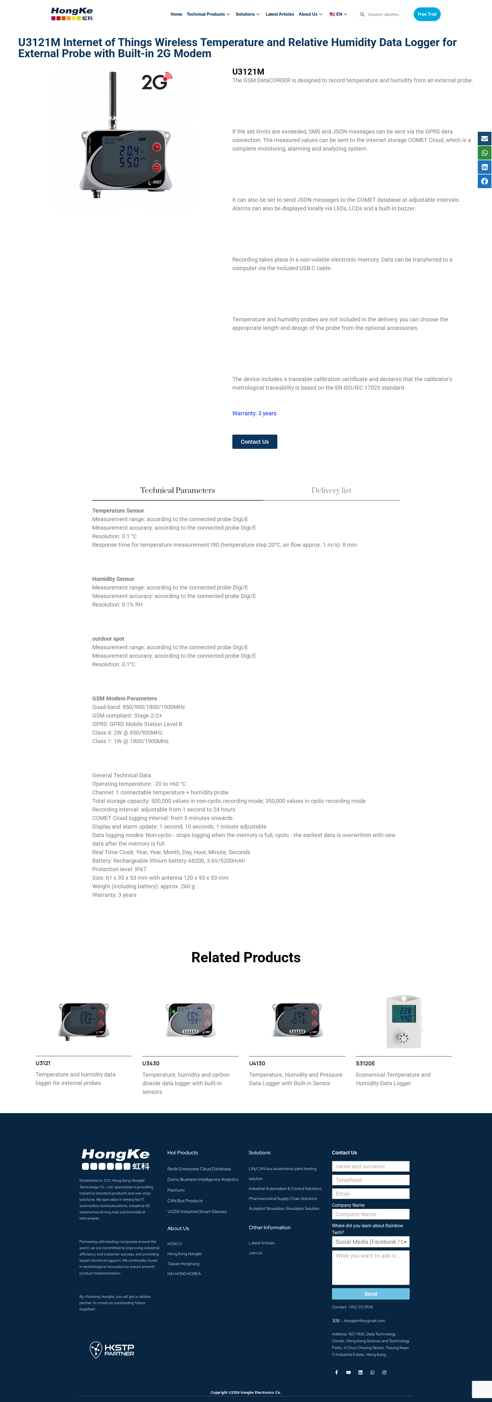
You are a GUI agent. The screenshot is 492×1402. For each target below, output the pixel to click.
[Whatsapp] (372, 1372)
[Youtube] (348, 1372)
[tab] (177, 493)
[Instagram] (384, 1372)
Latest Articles (280, 14)
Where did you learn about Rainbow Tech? (367, 1229)
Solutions (245, 14)
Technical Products (206, 14)
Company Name (348, 1205)
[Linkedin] (360, 1372)
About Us (308, 14)
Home (176, 14)
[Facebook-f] (336, 1372)
